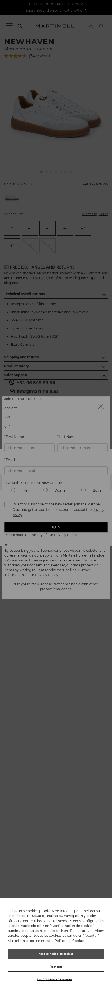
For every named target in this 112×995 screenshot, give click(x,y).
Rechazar (56, 966)
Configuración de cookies (54, 979)
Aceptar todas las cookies (56, 953)
